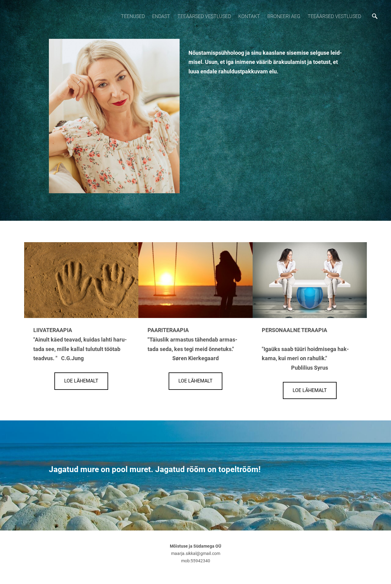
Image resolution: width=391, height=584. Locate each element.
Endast (161, 16)
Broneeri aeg (283, 16)
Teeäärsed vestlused (204, 16)
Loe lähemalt (81, 381)
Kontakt (249, 16)
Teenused (133, 16)
